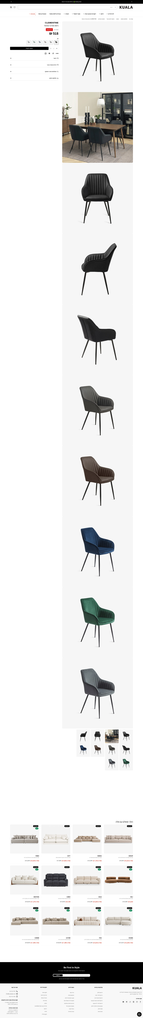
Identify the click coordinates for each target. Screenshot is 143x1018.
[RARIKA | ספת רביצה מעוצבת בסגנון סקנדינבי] (87, 839)
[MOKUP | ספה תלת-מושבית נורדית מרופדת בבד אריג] (118, 839)
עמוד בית (131, 19)
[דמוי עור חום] (45, 42)
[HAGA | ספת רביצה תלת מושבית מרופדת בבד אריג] (87, 880)
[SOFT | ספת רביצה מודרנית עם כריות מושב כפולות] (55, 839)
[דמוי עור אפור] (56, 42)
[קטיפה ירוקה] (34, 42)
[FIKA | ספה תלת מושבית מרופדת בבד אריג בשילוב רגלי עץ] (87, 921)
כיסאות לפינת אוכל (110, 19)
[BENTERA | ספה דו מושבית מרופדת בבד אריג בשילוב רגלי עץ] (24, 880)
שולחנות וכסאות (124, 19)
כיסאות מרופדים (101, 19)
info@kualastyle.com (10, 994)
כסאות (117, 19)
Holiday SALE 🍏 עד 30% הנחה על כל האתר (71, 1)
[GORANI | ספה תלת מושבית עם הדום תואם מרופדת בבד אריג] (24, 921)
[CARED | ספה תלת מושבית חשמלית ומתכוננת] (55, 880)
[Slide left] (132, 2)
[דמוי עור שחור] (51, 42)
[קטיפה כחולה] (40, 42)
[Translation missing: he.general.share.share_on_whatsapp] (45, 53)
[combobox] (67, 7)
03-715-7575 (12, 991)
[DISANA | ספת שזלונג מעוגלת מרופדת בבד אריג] (118, 921)
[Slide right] (11, 2)
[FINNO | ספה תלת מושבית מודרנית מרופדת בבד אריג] (24, 839)
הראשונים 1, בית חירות (13, 1010)
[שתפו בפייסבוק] (53, 53)
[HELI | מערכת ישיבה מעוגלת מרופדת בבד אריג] (118, 880)
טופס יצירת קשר (12, 996)
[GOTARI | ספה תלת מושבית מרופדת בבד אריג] (55, 921)
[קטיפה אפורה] (29, 42)
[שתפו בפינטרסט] (49, 53)
